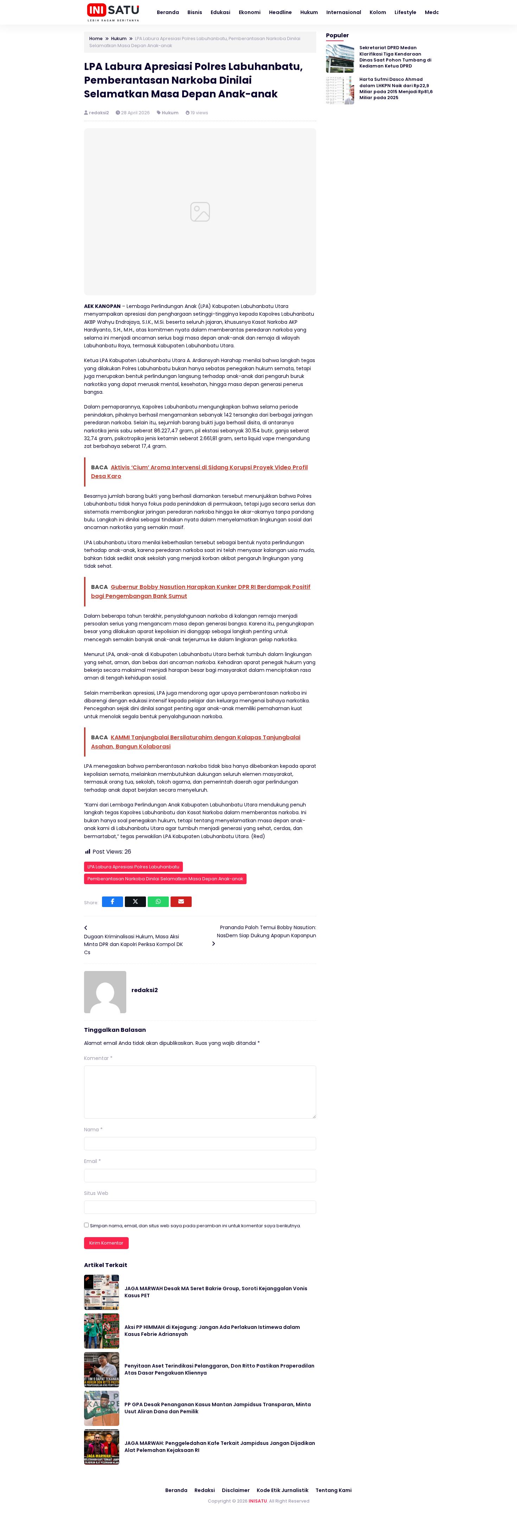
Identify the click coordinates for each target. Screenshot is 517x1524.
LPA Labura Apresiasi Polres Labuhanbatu (133, 867)
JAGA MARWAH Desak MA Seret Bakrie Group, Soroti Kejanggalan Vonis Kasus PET (216, 1292)
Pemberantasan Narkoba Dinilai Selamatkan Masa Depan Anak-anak (165, 879)
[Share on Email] (181, 901)
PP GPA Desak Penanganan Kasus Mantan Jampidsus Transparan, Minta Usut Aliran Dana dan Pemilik (218, 1408)
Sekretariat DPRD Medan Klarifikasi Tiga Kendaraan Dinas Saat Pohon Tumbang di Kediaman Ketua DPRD (395, 57)
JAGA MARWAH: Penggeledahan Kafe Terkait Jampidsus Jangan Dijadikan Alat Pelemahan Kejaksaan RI (220, 1447)
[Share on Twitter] (135, 901)
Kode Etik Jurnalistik (282, 1490)
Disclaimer (236, 1490)
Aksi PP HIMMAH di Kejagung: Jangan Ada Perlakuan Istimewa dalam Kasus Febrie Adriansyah (212, 1331)
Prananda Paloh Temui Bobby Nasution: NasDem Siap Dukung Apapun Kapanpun (266, 931)
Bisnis (194, 12)
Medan (434, 12)
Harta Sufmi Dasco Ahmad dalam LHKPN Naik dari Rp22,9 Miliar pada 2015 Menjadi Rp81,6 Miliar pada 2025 (396, 88)
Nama (93, 1129)
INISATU (258, 1501)
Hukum (309, 12)
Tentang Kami (333, 1490)
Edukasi (220, 12)
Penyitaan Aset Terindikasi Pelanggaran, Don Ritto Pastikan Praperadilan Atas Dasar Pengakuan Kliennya (219, 1369)
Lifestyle (405, 12)
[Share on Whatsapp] (158, 901)
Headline (280, 12)
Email (92, 1161)
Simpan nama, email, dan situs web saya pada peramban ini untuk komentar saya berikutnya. (195, 1226)
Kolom (378, 12)
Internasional (343, 12)
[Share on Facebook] (112, 901)
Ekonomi (250, 12)
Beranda (168, 12)
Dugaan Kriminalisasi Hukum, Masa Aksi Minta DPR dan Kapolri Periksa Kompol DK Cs (133, 944)
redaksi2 (99, 113)
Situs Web (96, 1193)
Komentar (98, 1058)
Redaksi (204, 1490)
